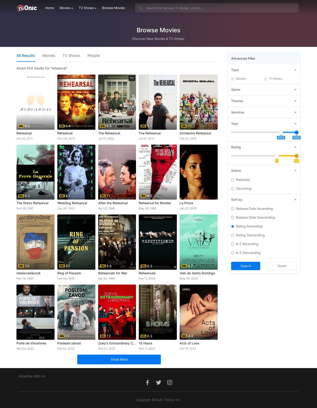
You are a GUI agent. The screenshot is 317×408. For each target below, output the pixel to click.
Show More (119, 359)
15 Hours (145, 343)
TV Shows (86, 8)
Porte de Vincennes (31, 343)
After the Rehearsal (113, 203)
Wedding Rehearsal (72, 203)
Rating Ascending (249, 226)
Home (49, 8)
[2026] (296, 132)
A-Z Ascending (247, 244)
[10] (296, 156)
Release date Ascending (254, 208)
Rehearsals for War (112, 273)
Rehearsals (147, 273)
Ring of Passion (69, 273)
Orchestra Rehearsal (195, 133)
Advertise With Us (31, 376)
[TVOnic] (26, 7)
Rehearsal (24, 133)
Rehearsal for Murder (155, 203)
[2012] (281, 132)
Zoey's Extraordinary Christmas (117, 343)
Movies (65, 8)
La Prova (186, 203)
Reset (282, 266)
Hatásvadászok (28, 273)
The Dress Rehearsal (32, 203)
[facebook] (147, 385)
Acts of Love (189, 343)
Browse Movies (113, 8)
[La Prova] (199, 172)
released (243, 179)
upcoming (244, 188)
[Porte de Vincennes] (35, 312)
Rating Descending (250, 235)
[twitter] (158, 385)
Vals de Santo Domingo (197, 273)
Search (245, 266)
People (93, 55)
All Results (25, 55)
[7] (277, 156)
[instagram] (169, 385)
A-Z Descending (248, 253)
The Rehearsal (109, 133)
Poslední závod (69, 343)
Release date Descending (255, 217)
